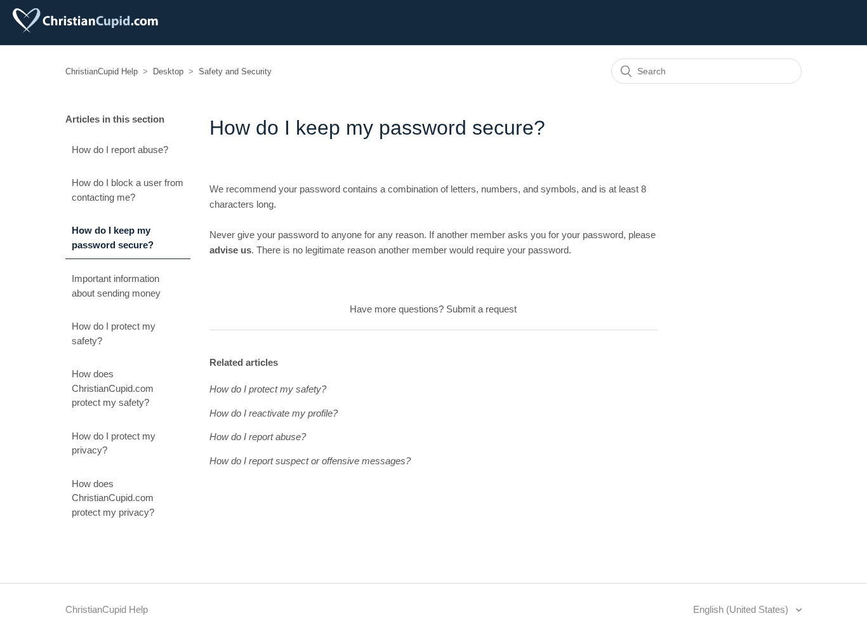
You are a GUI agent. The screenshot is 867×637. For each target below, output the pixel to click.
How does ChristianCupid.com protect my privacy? (113, 498)
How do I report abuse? (120, 149)
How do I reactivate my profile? (273, 413)
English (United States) (742, 609)
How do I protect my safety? (114, 333)
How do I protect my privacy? (114, 443)
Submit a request (481, 309)
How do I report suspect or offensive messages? (310, 460)
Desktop (168, 71)
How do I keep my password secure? (113, 237)
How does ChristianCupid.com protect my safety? (113, 388)
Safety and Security (235, 71)
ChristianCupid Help (101, 71)
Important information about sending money (116, 285)
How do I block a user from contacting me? (127, 190)
